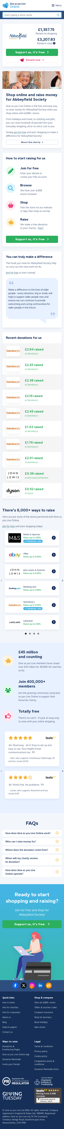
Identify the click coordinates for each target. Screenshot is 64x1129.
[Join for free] (10, 174)
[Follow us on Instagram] (32, 987)
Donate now (33, 59)
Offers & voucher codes (45, 1007)
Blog (4, 1022)
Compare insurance (43, 1012)
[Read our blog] (49, 987)
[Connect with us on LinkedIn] (40, 987)
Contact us (7, 1032)
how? (40, 227)
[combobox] (29, 15)
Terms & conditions (43, 1046)
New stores (39, 1027)
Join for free (12, 272)
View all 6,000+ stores (45, 1002)
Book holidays (41, 1022)
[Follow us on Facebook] (15, 987)
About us (6, 1017)
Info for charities (10, 1007)
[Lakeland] (54, 622)
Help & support (9, 1027)
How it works (8, 1002)
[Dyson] (13, 490)
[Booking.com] (54, 588)
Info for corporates (11, 1012)
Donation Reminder (11, 1059)
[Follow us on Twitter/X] (24, 987)
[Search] (58, 15)
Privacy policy (40, 1051)
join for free (20, 132)
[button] (54, 43)
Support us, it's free (30, 52)
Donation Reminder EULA (46, 1069)
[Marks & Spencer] (54, 538)
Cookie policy (40, 1056)
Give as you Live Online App (15, 1054)
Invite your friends (11, 1064)
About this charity (31, 142)
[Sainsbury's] (13, 350)
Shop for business (42, 1017)
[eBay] (54, 555)
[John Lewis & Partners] (13, 474)
